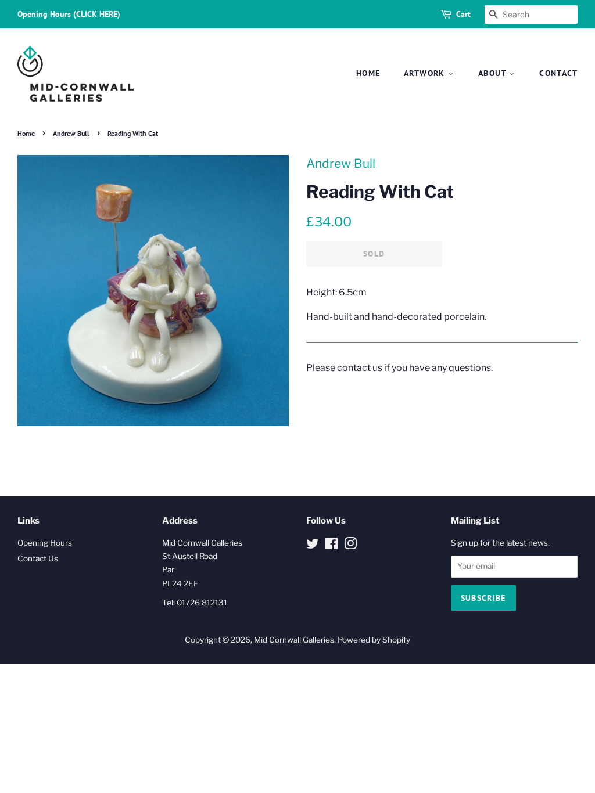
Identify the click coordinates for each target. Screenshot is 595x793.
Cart (463, 14)
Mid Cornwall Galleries (294, 639)
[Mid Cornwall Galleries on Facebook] (331, 545)
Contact (558, 73)
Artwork (426, 73)
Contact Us (37, 558)
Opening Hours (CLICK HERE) (68, 14)
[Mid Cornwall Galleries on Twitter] (312, 545)
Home (368, 73)
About (493, 73)
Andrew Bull (71, 133)
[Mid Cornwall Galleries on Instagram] (350, 545)
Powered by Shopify (374, 639)
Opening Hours (44, 542)
